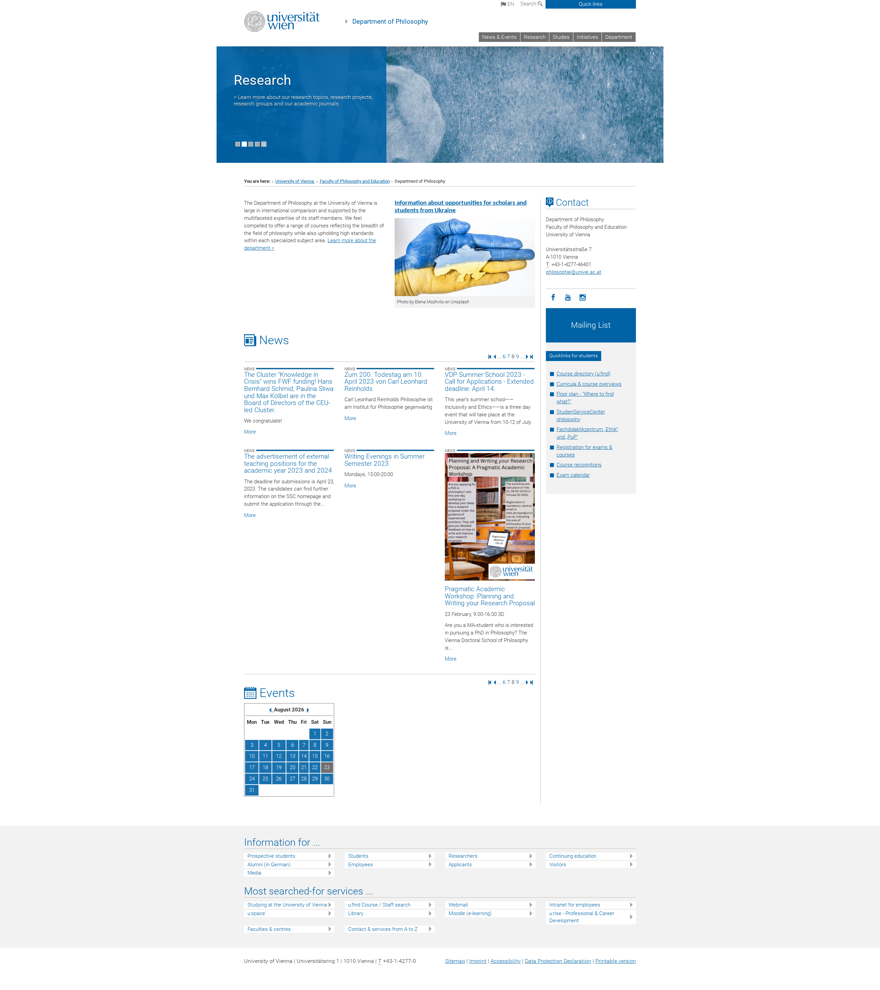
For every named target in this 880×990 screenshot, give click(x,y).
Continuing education (572, 856)
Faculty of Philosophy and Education (355, 181)
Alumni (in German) (269, 865)
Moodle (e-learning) (470, 913)
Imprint (477, 961)
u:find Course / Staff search (379, 905)
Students (358, 856)
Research (535, 37)
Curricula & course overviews (589, 384)
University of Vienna (295, 181)
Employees (360, 865)
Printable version (615, 961)
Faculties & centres (269, 929)
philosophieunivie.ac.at (573, 272)
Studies (561, 37)
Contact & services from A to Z (383, 929)
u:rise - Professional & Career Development (581, 917)
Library (355, 913)
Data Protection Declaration (558, 961)
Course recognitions (579, 465)
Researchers (463, 856)
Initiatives (587, 37)
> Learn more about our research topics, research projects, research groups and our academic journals (303, 100)
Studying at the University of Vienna (287, 905)
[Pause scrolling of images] (263, 144)
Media (254, 873)
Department (618, 37)
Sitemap (455, 961)
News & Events (499, 37)
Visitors (557, 865)
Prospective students (271, 856)
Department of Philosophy (390, 21)
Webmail (458, 905)
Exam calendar (573, 475)
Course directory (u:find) (583, 374)
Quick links (591, 4)
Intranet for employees (574, 905)
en (510, 4)
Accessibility (506, 961)
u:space (256, 913)
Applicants (460, 865)
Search (529, 4)
